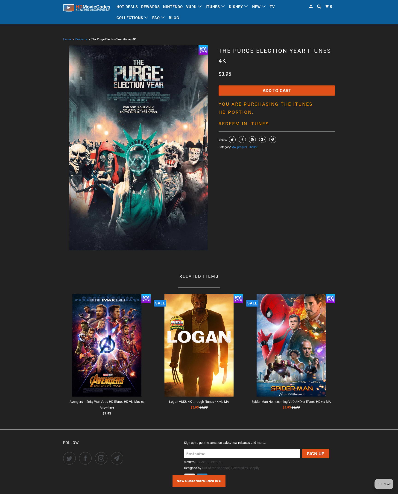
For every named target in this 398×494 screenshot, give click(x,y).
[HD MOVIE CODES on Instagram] (102, 458)
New (257, 7)
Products (81, 39)
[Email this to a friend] (272, 139)
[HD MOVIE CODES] (86, 9)
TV (272, 7)
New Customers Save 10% (199, 481)
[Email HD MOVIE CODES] (118, 458)
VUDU (192, 7)
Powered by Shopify (245, 468)
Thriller (252, 147)
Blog (174, 18)
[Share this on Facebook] (242, 139)
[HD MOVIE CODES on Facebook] (86, 458)
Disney (236, 7)
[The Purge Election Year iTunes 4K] (138, 148)
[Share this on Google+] (262, 139)
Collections (130, 18)
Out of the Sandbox (216, 468)
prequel (242, 147)
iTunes (213, 7)
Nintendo (173, 7)
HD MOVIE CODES (208, 462)
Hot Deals (127, 7)
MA (233, 147)
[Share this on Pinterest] (252, 139)
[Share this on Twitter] (232, 139)
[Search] (319, 6)
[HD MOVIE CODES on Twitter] (70, 458)
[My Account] (311, 6)
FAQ (156, 18)
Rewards (150, 7)
